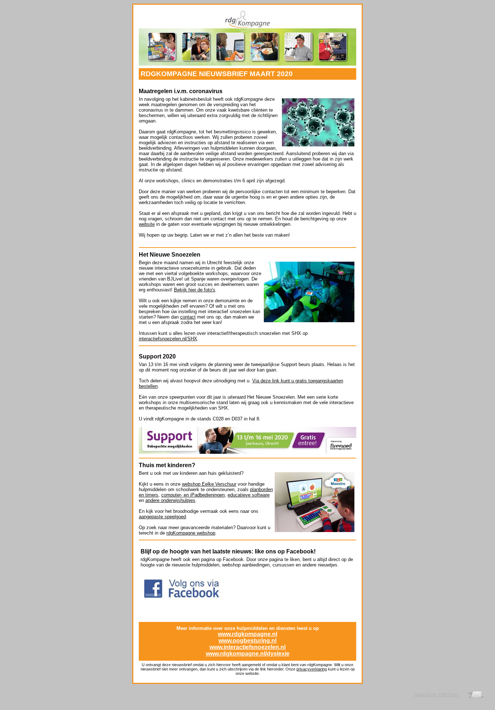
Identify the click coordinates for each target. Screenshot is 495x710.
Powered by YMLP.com (436, 694)
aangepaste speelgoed (162, 516)
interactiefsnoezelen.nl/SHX (168, 338)
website (147, 224)
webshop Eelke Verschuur (209, 484)
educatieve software (249, 495)
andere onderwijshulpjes (170, 500)
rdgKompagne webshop (190, 533)
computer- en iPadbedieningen (193, 495)
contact (188, 317)
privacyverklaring (311, 669)
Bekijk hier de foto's (194, 289)
